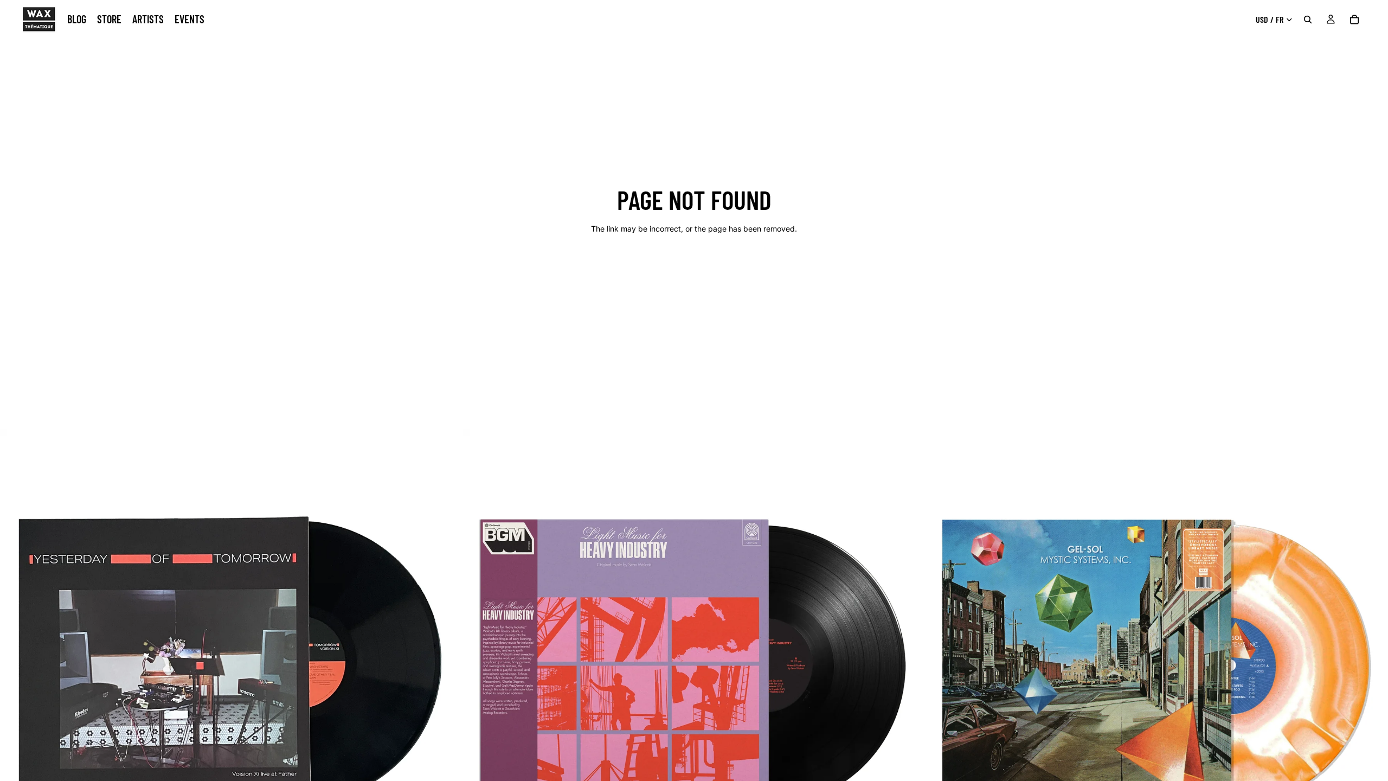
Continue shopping (694, 267)
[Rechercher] (1308, 19)
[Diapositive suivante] (446, 661)
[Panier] (1354, 19)
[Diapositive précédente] (16, 661)
